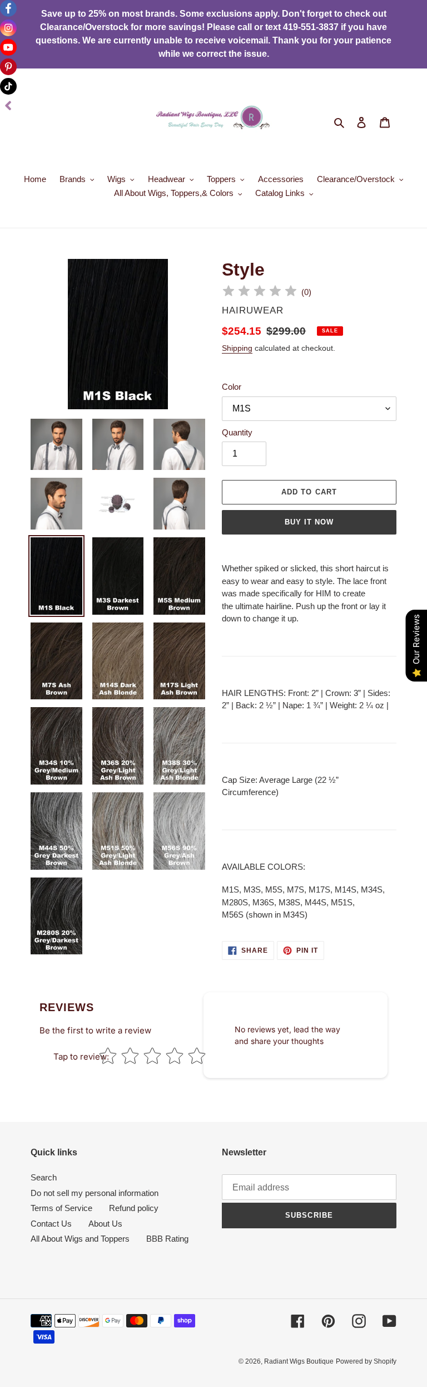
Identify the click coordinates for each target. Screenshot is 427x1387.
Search (44, 1177)
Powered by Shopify (366, 1361)
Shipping (237, 348)
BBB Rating (167, 1238)
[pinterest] (8, 66)
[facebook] (8, 8)
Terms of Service (61, 1208)
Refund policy (133, 1208)
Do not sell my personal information (94, 1193)
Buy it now (309, 522)
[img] (259, 293)
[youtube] (8, 47)
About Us (105, 1223)
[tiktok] (8, 86)
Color (231, 386)
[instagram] (8, 27)
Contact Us (51, 1223)
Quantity (237, 432)
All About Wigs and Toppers (80, 1238)
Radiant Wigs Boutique (299, 1361)
